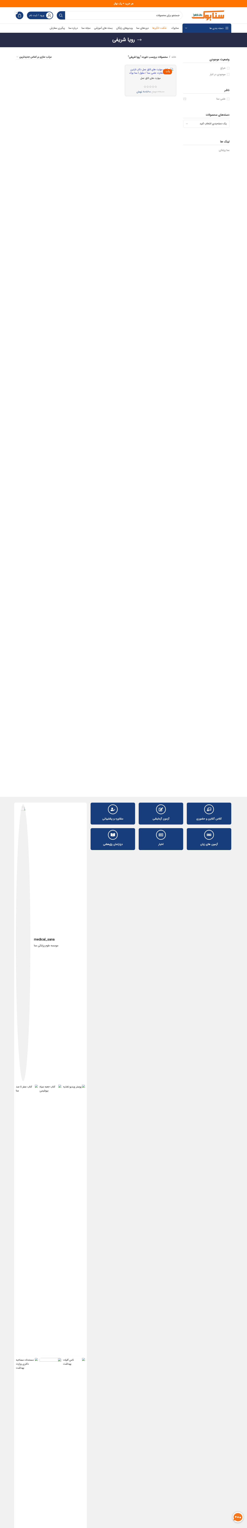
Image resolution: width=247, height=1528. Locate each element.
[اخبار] (161, 835)
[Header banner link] (123, 3)
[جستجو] (61, 15)
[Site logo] (208, 15)
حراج (222, 68)
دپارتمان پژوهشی (113, 844)
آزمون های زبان (209, 844)
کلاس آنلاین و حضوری (209, 819)
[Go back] (139, 40)
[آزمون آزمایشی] (161, 809)
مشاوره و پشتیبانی (112, 819)
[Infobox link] (50, 942)
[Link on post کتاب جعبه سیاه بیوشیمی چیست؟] (50, 1220)
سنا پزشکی (224, 150)
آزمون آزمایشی (161, 819)
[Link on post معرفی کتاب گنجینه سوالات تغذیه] (74, 1220)
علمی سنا (220, 99)
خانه (174, 57)
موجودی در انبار (217, 74)
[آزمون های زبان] (209, 835)
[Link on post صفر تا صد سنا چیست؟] (27, 1220)
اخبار (160, 844)
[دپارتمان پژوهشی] (113, 835)
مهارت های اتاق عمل (150, 78)
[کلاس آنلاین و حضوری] (209, 809)
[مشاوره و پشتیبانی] (113, 809)
